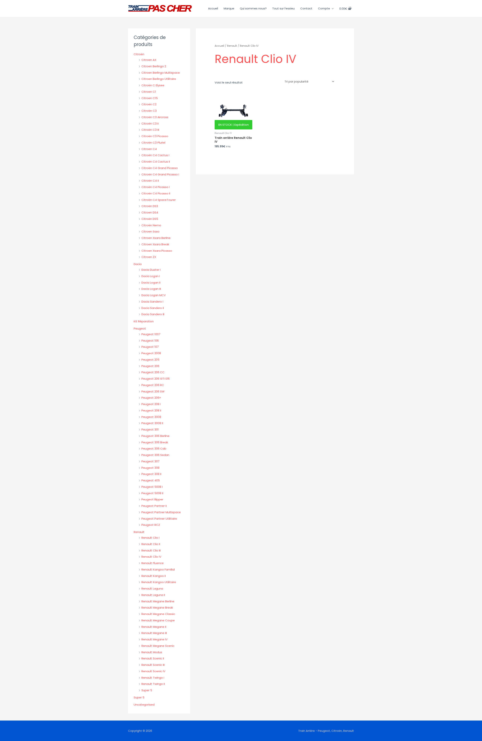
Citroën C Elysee (152, 85)
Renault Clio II (150, 544)
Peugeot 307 (150, 461)
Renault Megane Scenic (157, 646)
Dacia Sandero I (152, 302)
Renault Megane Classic (158, 614)
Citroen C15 (149, 98)
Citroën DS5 (149, 219)
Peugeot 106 (150, 341)
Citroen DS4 (149, 212)
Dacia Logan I (150, 276)
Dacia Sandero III (152, 314)
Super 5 (146, 690)
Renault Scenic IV (153, 671)
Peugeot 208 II (151, 410)
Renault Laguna (152, 588)
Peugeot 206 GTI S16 (155, 379)
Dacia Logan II (150, 282)
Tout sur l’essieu (283, 8)
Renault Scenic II (152, 658)
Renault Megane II (153, 627)
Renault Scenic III (153, 665)
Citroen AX (148, 60)
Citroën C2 (148, 104)
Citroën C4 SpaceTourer (158, 200)
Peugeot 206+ (151, 398)
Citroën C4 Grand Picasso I (160, 174)
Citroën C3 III (150, 130)
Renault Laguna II (153, 595)
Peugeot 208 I (151, 404)
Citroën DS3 (149, 206)
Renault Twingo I (152, 678)
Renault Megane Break (157, 607)
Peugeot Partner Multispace (161, 512)
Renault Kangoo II (153, 576)
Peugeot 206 (150, 366)
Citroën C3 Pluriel (153, 143)
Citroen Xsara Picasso (156, 251)
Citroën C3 (149, 111)
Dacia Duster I (151, 270)
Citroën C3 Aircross (154, 117)
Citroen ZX (148, 257)
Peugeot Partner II (154, 506)
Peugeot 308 (150, 468)
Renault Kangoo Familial (158, 569)
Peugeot (140, 328)
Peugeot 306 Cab (153, 448)
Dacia (138, 264)
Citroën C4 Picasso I (155, 187)
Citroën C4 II (150, 181)
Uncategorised (144, 705)
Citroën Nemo (151, 225)
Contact (306, 8)
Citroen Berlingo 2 (153, 66)
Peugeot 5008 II (152, 493)
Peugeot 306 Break (154, 442)
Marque (229, 8)
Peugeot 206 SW (153, 391)
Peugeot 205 (150, 360)
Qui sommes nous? (253, 8)
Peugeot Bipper (152, 499)
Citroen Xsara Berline (156, 238)
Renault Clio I (150, 538)
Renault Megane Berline (157, 601)
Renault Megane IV (154, 639)
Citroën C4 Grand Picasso (159, 168)
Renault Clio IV (151, 557)
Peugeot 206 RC (152, 385)
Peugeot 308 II (151, 474)
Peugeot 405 (150, 480)
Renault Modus (151, 652)
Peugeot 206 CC (153, 372)
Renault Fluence (152, 563)
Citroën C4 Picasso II (155, 193)
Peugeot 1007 (150, 334)
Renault (139, 532)
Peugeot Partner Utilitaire (159, 519)
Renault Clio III (151, 550)
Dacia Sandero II (152, 308)
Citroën (139, 54)
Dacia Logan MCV (153, 295)
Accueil (213, 8)
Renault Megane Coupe (158, 620)
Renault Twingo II (153, 684)
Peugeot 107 (150, 347)
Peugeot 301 (150, 429)
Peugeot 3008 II (152, 423)
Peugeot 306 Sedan (155, 455)
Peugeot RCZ (150, 525)
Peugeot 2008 (151, 353)
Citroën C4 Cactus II (155, 162)
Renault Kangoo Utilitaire (158, 582)
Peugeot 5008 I (152, 487)
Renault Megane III (154, 633)
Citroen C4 (149, 149)
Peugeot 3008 (151, 417)
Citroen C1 (148, 92)
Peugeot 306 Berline (155, 436)
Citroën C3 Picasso (154, 136)
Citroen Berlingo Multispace (160, 73)
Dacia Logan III (151, 289)
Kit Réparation (144, 321)
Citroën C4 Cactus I (155, 155)
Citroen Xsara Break (155, 244)
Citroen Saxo (150, 231)
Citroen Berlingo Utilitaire (158, 79)
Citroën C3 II (150, 123)
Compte (324, 8)
